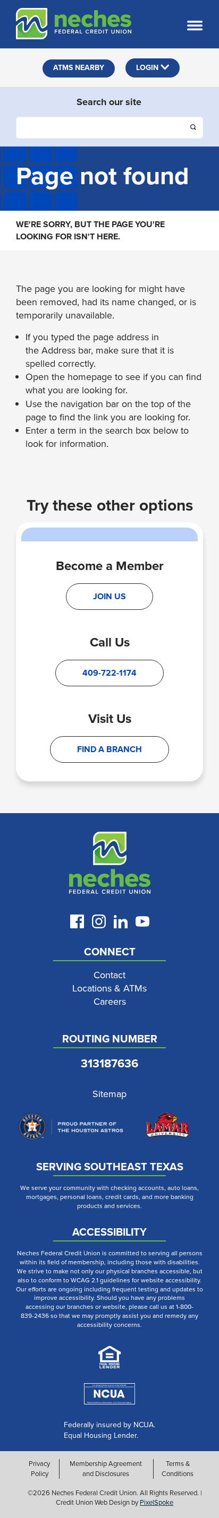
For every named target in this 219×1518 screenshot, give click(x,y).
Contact (109, 975)
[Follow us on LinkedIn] (121, 921)
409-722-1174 (109, 673)
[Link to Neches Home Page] (109, 865)
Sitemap (109, 1094)
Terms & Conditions (177, 1468)
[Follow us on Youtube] (142, 921)
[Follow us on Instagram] (99, 921)
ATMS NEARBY (78, 67)
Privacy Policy (39, 1468)
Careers (110, 1001)
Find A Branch (109, 749)
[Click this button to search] (194, 128)
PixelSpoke (156, 1502)
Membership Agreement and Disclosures (106, 1468)
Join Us (109, 596)
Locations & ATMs (109, 988)
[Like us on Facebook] (77, 921)
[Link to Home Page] (65, 25)
